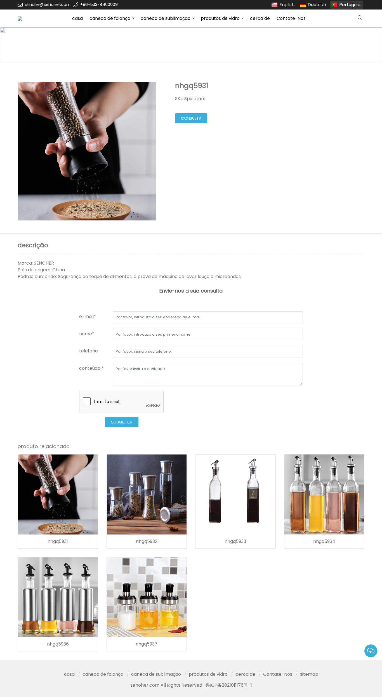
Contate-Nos (291, 18)
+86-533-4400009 (99, 4)
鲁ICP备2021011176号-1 (229, 685)
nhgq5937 (146, 644)
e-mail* (87, 316)
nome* (86, 334)
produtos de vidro (220, 18)
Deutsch (317, 4)
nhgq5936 (58, 644)
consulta (191, 118)
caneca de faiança (109, 18)
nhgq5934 (324, 541)
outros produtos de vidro (122, 45)
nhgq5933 (235, 541)
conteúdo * (91, 368)
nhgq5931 (58, 541)
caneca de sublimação (165, 18)
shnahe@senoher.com (47, 4)
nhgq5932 (146, 541)
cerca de (260, 18)
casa (77, 18)
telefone (88, 351)
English (286, 4)
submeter (122, 422)
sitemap (309, 674)
